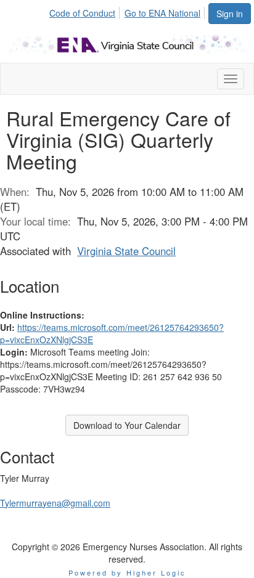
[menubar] (128, 11)
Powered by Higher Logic (127, 572)
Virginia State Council (126, 250)
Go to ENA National (162, 13)
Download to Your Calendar (127, 425)
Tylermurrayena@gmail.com (55, 503)
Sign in (229, 13)
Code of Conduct (82, 13)
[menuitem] (85, 11)
